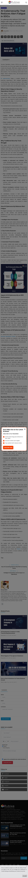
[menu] (2, 2)
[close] (26, 866)
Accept (24, 876)
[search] (26, 2)
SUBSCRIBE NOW (8, 447)
